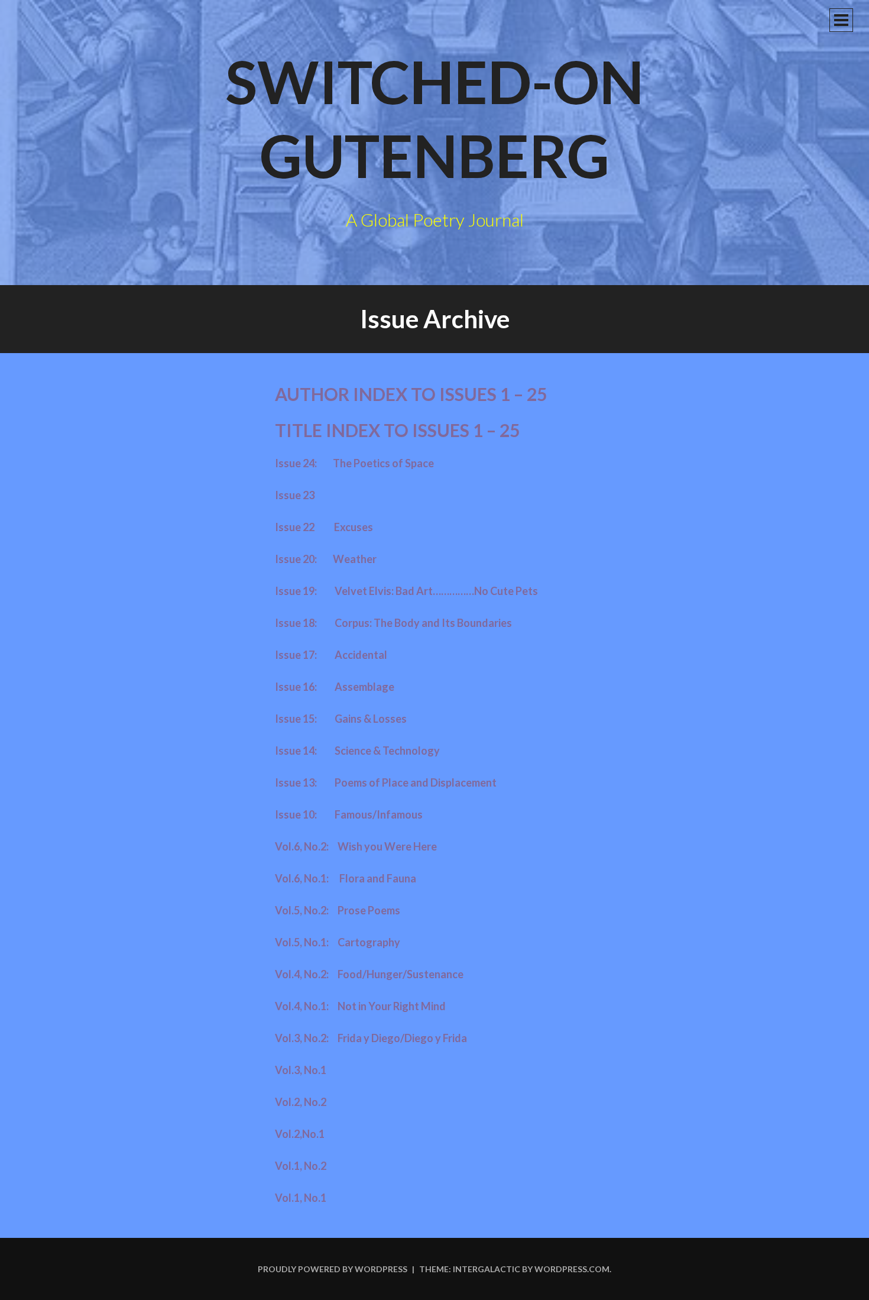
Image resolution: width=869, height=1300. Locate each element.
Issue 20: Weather (326, 558)
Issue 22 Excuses (324, 526)
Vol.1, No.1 (300, 1197)
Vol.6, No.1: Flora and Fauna (345, 878)
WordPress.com (571, 1269)
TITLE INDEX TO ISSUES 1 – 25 (397, 430)
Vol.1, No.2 (300, 1165)
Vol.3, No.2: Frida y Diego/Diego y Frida (371, 1037)
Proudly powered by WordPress (332, 1269)
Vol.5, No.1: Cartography (337, 942)
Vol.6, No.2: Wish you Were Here (356, 846)
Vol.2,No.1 (300, 1133)
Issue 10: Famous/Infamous (349, 814)
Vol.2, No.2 (300, 1101)
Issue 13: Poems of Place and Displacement (386, 782)
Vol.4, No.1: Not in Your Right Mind (360, 1006)
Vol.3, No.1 (300, 1069)
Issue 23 (294, 495)
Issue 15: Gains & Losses (341, 718)
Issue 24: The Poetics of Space (354, 463)
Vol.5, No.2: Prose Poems (337, 910)
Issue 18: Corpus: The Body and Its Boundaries (393, 622)
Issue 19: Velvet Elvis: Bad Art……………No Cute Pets (406, 590)
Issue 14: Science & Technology (357, 750)
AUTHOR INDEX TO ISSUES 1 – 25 (411, 394)
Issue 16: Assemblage (334, 686)
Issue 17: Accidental (331, 654)
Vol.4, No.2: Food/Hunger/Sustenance (369, 974)
